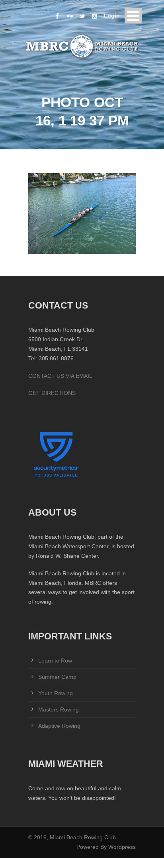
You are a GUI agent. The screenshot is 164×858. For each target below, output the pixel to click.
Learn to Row (55, 660)
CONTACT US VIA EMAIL (60, 376)
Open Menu (133, 15)
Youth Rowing (55, 693)
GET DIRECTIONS (52, 393)
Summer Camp (57, 677)
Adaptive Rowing (59, 726)
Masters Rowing (58, 709)
